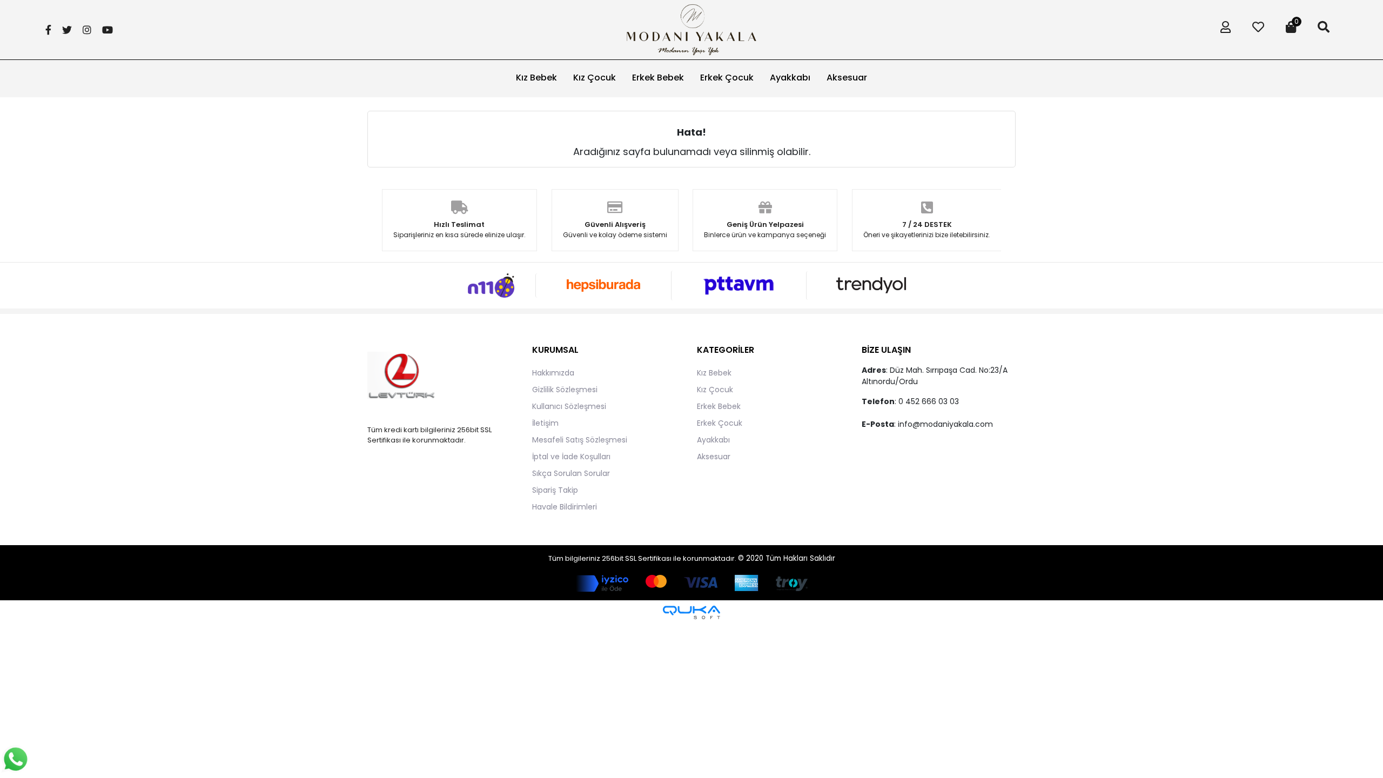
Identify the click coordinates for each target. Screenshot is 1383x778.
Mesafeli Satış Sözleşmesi (579, 439)
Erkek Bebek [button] (658, 77)
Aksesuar (713, 456)
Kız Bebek (714, 372)
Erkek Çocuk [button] (727, 77)
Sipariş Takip (555, 490)
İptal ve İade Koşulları (571, 456)
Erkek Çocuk (719, 423)
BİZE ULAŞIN (886, 350)
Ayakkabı (713, 439)
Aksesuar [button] (847, 77)
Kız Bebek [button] (536, 77)
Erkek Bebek (719, 406)
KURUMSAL (555, 350)
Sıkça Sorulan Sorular (571, 473)
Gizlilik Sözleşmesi (564, 389)
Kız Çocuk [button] (594, 77)
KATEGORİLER (725, 350)
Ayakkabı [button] (790, 77)
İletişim (545, 423)
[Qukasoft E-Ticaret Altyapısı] (691, 612)
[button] (1223, 29)
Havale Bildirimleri (564, 506)
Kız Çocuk (715, 389)
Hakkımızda (553, 372)
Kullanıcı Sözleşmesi (569, 406)
